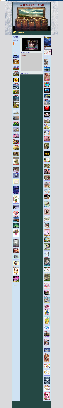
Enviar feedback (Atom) (26, 73)
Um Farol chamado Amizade (15, 40)
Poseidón (15, 43)
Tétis (14, 44)
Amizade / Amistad (15, 42)
